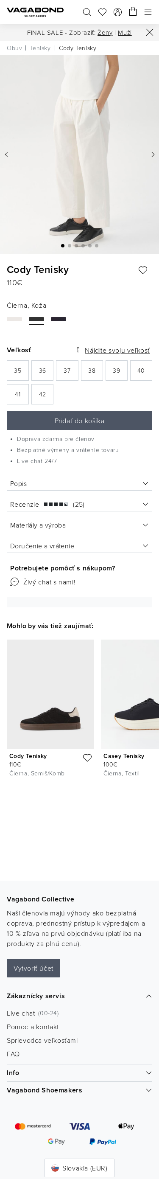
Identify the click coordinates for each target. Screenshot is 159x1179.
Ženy (105, 32)
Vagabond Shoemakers (44, 1090)
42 (46, 396)
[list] (79, 710)
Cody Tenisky (28, 756)
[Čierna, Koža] (36, 319)
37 (71, 372)
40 (144, 372)
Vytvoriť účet (33, 968)
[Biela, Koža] (14, 319)
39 (120, 372)
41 (22, 396)
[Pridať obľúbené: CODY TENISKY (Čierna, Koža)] (143, 270)
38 (95, 372)
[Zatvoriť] (149, 32)
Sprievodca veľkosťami (42, 1040)
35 (21, 372)
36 (46, 372)
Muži (124, 32)
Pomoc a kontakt (33, 1026)
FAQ (13, 1053)
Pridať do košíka (80, 420)
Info (13, 1073)
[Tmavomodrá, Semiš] (58, 319)
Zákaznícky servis (36, 996)
